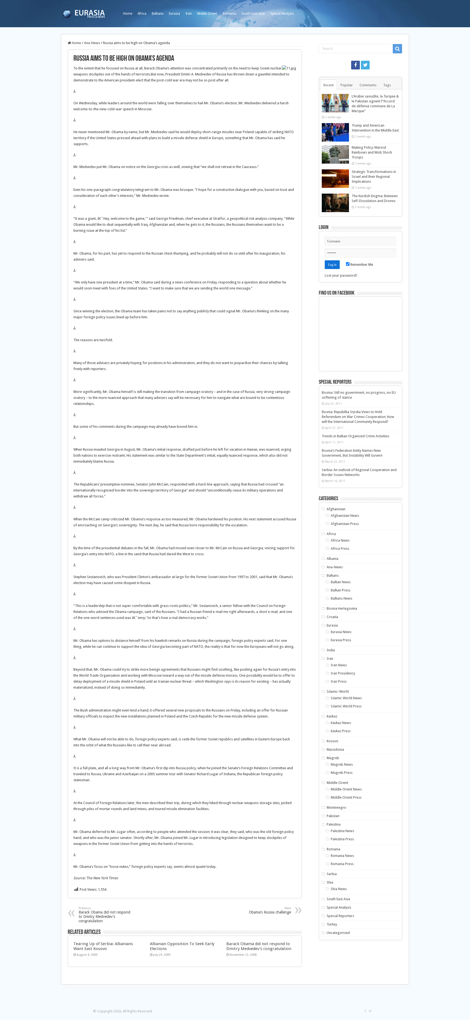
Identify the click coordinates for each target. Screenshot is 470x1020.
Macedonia (335, 749)
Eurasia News (341, 632)
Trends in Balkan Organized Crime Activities (355, 436)
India (331, 650)
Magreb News (342, 764)
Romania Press (342, 864)
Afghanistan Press (345, 524)
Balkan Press (340, 590)
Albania (332, 559)
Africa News (340, 540)
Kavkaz (332, 716)
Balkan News (341, 582)
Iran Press (339, 681)
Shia (330, 882)
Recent (328, 85)
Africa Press (340, 548)
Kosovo (332, 741)
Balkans (157, 14)
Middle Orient (207, 14)
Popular (347, 85)
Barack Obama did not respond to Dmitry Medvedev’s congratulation (104, 914)
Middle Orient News (346, 789)
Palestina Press (342, 839)
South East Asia (253, 14)
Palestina (334, 824)
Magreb (333, 758)
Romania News (342, 856)
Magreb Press (341, 773)
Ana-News (92, 43)
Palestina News (342, 831)
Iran (188, 14)
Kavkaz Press (341, 731)
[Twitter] (365, 65)
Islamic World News (346, 698)
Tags (387, 85)
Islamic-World (338, 691)
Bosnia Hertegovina (342, 608)
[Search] (397, 48)
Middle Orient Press (346, 797)
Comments (368, 85)
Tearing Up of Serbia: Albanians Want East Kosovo (103, 946)
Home (127, 14)
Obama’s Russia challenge (270, 910)
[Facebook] (355, 65)
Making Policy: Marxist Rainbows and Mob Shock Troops (372, 152)
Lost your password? (341, 275)
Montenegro (336, 807)
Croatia (332, 617)
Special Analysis (282, 14)
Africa (142, 14)
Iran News (339, 665)
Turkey (332, 924)
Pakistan (333, 816)
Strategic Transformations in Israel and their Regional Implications (374, 177)
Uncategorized (338, 933)
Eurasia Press (341, 640)
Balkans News (341, 598)
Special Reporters (340, 916)
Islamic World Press (346, 706)
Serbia (332, 874)
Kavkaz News (341, 723)
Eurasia (174, 14)
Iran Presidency (343, 673)
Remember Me (361, 264)
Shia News (339, 889)
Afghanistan (336, 509)
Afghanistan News (345, 516)
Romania (229, 14)
